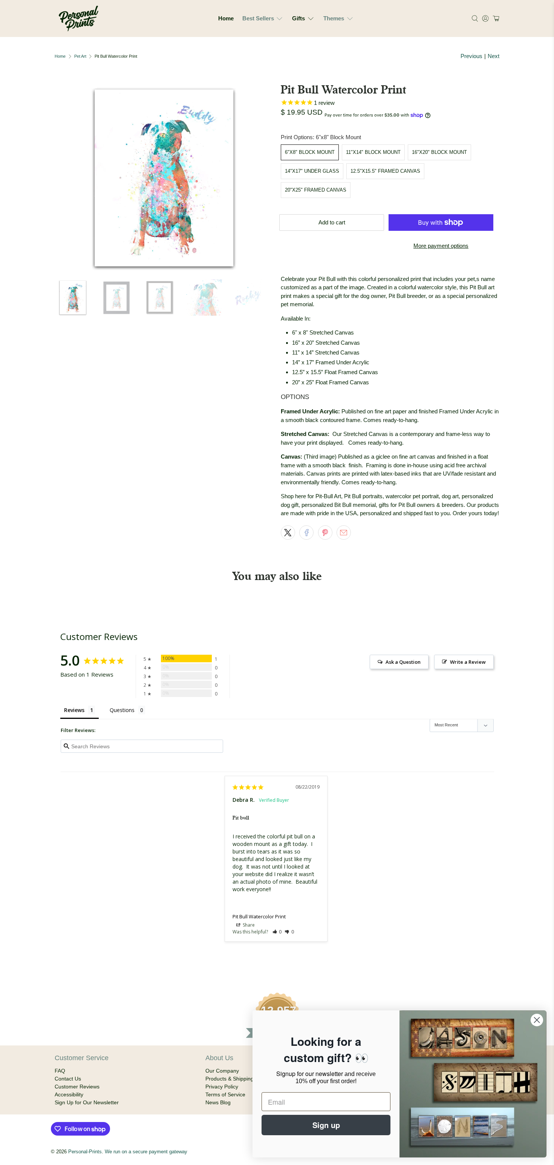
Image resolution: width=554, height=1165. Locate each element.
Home (226, 18)
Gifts (298, 18)
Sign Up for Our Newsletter (87, 1102)
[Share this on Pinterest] (325, 532)
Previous (471, 56)
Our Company (222, 1071)
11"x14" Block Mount (373, 152)
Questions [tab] (122, 710)
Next (493, 56)
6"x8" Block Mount (310, 152)
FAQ (60, 1071)
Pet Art (80, 56)
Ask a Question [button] (403, 661)
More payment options (440, 246)
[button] (495, 18)
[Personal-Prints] (78, 18)
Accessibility (69, 1094)
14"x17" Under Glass (312, 171)
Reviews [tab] (74, 710)
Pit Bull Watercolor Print (259, 916)
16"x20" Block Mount (439, 152)
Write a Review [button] (468, 661)
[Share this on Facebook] (306, 532)
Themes (333, 18)
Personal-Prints (85, 1151)
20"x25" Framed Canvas (315, 190)
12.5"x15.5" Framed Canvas (385, 171)
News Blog (218, 1102)
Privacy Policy (221, 1087)
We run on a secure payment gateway (146, 1151)
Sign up (326, 1124)
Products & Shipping (229, 1079)
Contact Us (68, 1079)
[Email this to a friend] (344, 532)
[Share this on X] (288, 532)
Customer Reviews (77, 1087)
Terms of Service (225, 1094)
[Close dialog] (536, 1020)
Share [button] (248, 925)
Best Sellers (258, 18)
